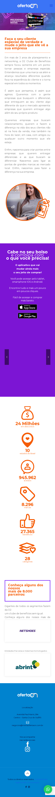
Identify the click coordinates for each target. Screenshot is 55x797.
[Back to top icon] (27, 773)
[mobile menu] (51, 5)
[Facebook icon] (26, 787)
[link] (27, 204)
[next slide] (47, 631)
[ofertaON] (27, 5)
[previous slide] (7, 631)
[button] (48, 789)
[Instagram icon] (29, 787)
